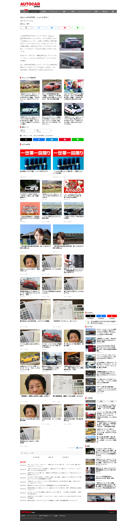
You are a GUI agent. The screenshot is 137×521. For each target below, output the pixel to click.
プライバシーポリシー (32, 515)
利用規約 (23, 515)
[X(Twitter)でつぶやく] (26, 27)
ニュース (34, 11)
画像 (64, 11)
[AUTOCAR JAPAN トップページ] (21, 135)
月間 (112, 401)
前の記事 (37, 457)
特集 (73, 11)
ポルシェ (23, 24)
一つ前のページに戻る (28, 453)
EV (24, 11)
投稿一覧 (51, 457)
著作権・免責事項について (45, 515)
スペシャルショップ (84, 11)
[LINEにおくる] (78, 27)
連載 (96, 11)
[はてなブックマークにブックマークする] (52, 27)
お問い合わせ (63, 515)
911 (28, 24)
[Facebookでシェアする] (39, 27)
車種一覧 (104, 11)
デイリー (90, 401)
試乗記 (44, 11)
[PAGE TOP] (112, 512)
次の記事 (65, 457)
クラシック (54, 11)
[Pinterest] (65, 27)
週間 (101, 401)
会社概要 (56, 515)
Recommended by (72, 447)
